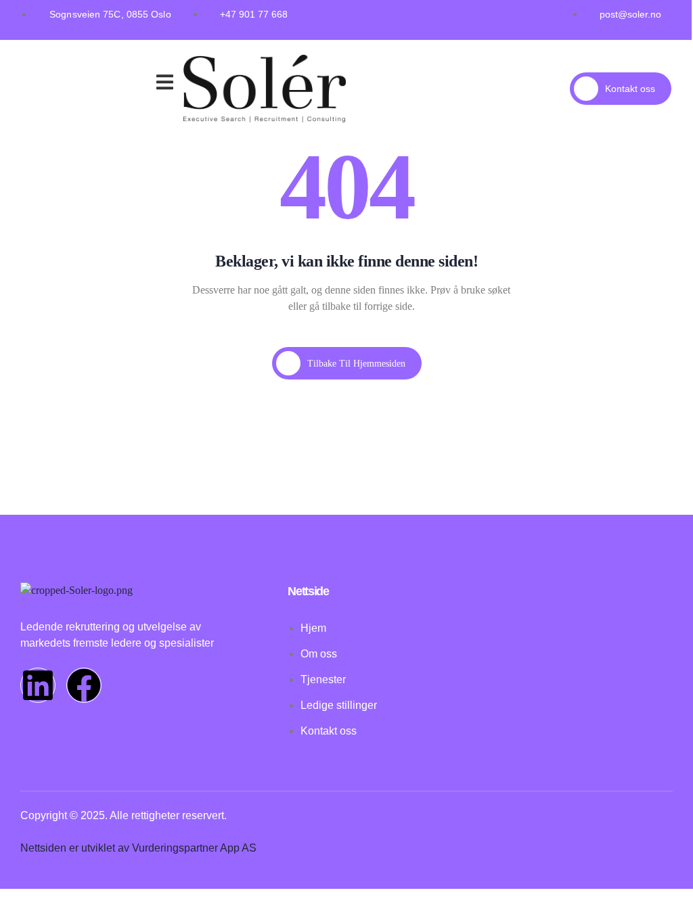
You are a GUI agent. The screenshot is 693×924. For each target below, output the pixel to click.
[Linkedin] (37, 685)
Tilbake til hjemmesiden (356, 364)
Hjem (45, 67)
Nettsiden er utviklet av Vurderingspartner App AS (138, 848)
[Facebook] (84, 685)
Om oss (92, 84)
